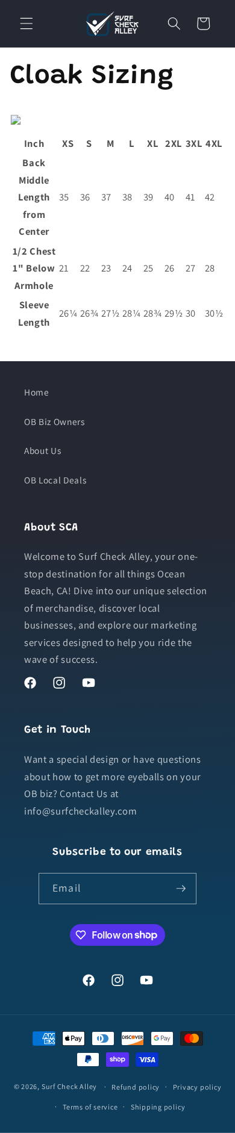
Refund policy (135, 1086)
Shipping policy (158, 1106)
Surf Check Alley (69, 1086)
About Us (42, 450)
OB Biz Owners (54, 421)
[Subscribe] (180, 888)
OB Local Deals (55, 480)
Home (36, 392)
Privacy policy (197, 1086)
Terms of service (90, 1106)
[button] (26, 23)
